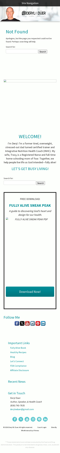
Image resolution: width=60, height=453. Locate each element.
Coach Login (41, 427)
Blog (12, 356)
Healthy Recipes (18, 352)
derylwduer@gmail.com (22, 409)
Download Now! (30, 292)
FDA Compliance (18, 365)
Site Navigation (30, 3)
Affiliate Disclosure (19, 370)
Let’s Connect (17, 361)
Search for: (10, 47)
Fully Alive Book (18, 347)
